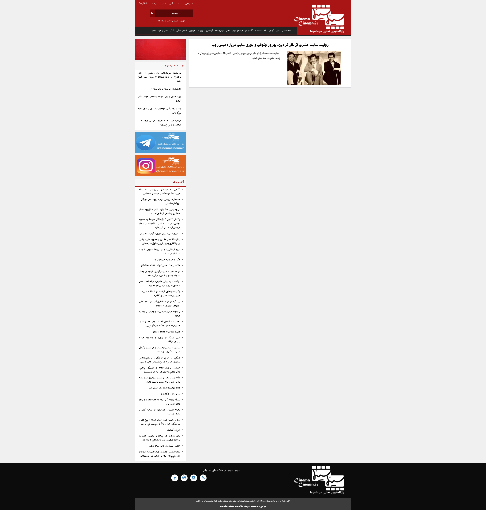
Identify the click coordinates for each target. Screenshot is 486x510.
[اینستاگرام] (193, 477)
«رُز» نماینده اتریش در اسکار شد (164, 388)
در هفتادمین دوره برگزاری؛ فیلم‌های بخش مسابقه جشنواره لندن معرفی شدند (159, 274)
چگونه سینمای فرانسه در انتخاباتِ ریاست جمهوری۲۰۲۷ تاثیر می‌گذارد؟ (159, 294)
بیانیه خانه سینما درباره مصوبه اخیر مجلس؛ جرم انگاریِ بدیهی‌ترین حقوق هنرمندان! (159, 242)
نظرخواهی (189, 3)
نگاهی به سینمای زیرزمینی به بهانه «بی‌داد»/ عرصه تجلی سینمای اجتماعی (159, 191)
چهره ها (200, 30)
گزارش (271, 30)
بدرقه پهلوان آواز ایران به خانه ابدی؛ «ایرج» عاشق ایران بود (159, 402)
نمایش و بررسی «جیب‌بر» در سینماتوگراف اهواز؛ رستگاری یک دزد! (159, 350)
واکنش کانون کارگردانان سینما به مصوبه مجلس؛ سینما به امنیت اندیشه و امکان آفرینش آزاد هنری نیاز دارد (159, 223)
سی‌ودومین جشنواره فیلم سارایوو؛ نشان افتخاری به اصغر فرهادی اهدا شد (159, 212)
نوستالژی (209, 30)
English (143, 3)
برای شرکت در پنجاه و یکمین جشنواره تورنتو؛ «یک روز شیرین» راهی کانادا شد (159, 438)
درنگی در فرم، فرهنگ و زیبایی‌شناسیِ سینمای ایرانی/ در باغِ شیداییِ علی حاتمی (159, 360)
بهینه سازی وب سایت (239, 506)
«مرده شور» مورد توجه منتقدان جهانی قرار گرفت (159, 99)
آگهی (170, 3)
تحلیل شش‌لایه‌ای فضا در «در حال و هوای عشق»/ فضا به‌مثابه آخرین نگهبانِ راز (159, 324)
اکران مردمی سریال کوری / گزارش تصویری (160, 234)
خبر (277, 30)
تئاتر (172, 30)
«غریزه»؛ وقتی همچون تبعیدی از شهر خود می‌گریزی (159, 111)
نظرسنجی (179, 3)
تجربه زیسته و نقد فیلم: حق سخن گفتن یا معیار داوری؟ (159, 412)
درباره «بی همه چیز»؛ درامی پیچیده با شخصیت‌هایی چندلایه (159, 123)
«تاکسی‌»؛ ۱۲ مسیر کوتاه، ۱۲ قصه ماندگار (160, 266)
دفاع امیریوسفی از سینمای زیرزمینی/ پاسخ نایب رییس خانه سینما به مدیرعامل (159, 380)
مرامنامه (153, 3)
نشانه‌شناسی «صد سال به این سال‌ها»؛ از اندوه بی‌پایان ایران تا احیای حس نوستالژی (159, 454)
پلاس (153, 30)
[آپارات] (184, 477)
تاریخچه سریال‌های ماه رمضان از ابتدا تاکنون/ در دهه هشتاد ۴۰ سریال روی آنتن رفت (159, 77)
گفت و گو (249, 30)
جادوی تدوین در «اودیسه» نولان (164, 446)
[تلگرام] (174, 477)
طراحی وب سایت (258, 506)
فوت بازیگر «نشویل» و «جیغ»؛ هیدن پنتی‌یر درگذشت (159, 340)
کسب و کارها (163, 30)
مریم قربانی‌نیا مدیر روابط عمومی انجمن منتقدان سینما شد (159, 252)
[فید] (203, 477)
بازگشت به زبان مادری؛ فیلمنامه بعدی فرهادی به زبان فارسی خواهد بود (159, 283)
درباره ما (162, 3)
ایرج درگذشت (173, 430)
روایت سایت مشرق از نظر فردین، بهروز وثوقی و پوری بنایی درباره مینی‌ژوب (270, 45)
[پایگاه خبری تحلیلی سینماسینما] (324, 19)
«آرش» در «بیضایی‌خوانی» (167, 260)
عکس (228, 30)
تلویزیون (192, 30)
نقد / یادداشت (260, 30)
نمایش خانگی (181, 30)
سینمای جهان (237, 30)
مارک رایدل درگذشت (170, 394)
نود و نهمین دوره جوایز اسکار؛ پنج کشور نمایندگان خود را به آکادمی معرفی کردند (159, 422)
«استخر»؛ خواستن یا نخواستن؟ (166, 89)
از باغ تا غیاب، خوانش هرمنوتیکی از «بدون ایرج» (159, 314)
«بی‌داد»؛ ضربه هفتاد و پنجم (166, 332)
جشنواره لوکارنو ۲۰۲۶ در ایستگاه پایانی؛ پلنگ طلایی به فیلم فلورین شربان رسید (159, 370)
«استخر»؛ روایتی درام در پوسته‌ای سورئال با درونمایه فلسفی (159, 201)
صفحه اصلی (286, 30)
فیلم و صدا (219, 30)
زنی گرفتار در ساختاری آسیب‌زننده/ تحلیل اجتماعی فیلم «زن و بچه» (159, 304)
